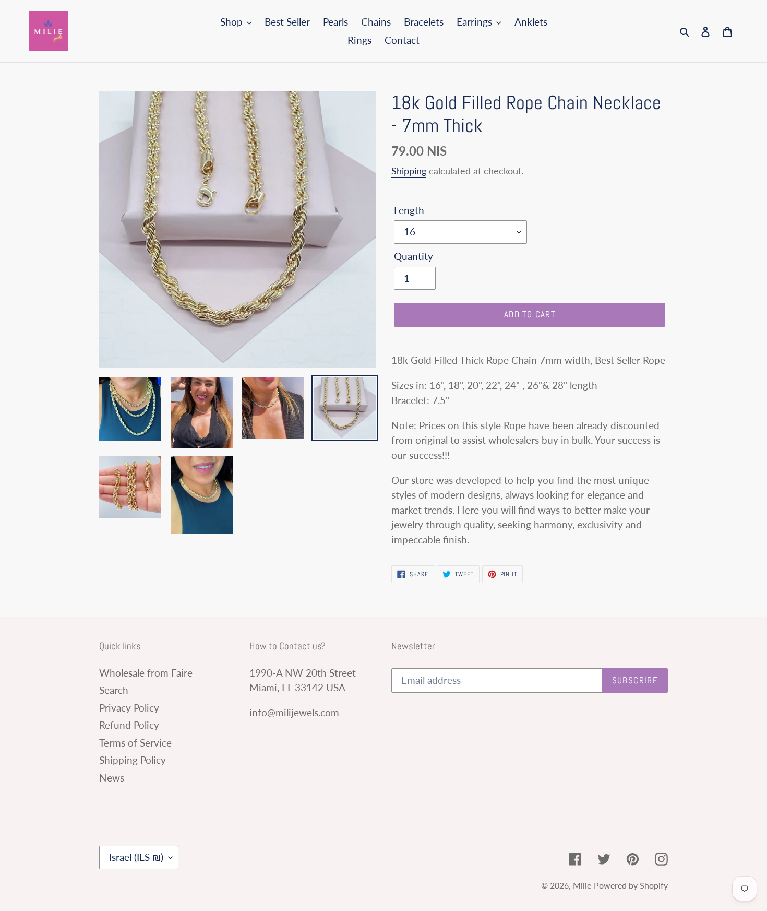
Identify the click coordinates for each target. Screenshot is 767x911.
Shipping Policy (132, 760)
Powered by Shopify (631, 885)
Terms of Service (135, 743)
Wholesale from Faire (146, 673)
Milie (582, 885)
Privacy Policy (129, 708)
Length (409, 210)
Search (113, 690)
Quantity (413, 256)
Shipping (408, 170)
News (111, 778)
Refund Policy (129, 725)
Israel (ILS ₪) (136, 857)
